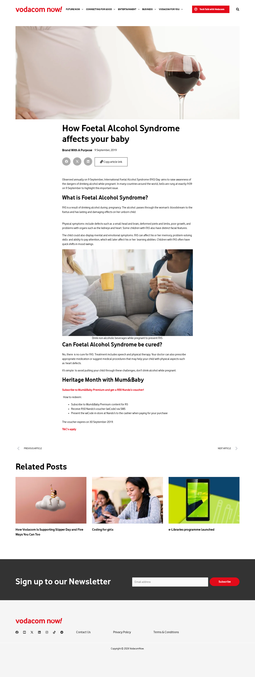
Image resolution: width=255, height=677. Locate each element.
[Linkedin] (39, 632)
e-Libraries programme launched (191, 529)
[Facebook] (16, 632)
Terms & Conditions (166, 632)
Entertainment (127, 9)
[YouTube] (24, 632)
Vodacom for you (169, 9)
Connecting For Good (99, 9)
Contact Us (83, 632)
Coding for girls (102, 529)
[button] (210, 9)
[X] (31, 632)
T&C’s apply (69, 429)
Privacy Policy (122, 632)
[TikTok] (54, 632)
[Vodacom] (61, 632)
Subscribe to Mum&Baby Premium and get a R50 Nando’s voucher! (103, 390)
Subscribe (225, 581)
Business (147, 9)
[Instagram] (46, 632)
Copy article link (112, 162)
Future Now (73, 9)
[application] (81, 9)
